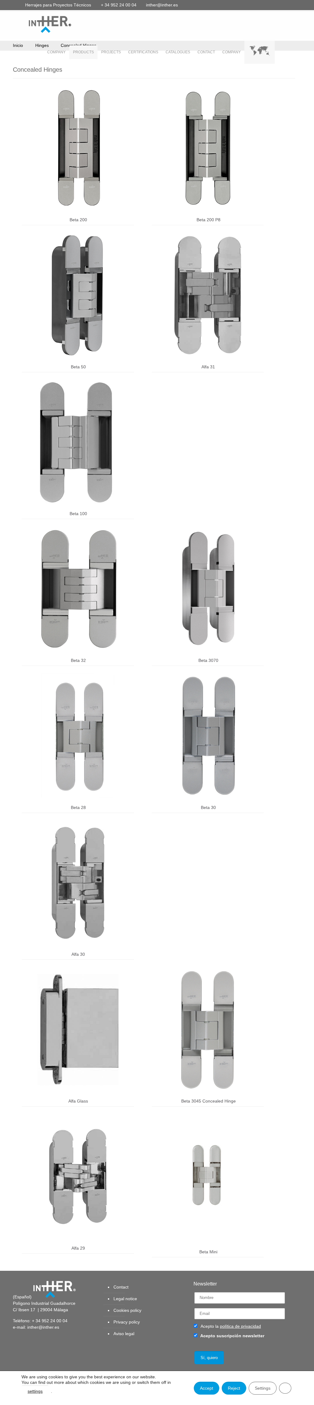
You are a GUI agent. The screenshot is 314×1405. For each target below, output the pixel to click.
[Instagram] (290, 4)
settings (35, 1391)
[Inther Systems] (42, 24)
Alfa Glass (78, 1101)
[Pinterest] (282, 4)
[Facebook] (249, 4)
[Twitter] (257, 4)
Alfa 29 (78, 1248)
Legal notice (125, 1298)
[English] (259, 52)
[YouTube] (265, 4)
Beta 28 (78, 807)
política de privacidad (240, 1326)
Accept (206, 1388)
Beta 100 (78, 513)
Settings (262, 1388)
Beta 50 (78, 366)
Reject (234, 1388)
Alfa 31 (208, 366)
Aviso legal (123, 1333)
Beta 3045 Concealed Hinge (208, 1101)
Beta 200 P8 (208, 219)
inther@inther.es (162, 4)
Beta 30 (208, 807)
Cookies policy (127, 1310)
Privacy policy (126, 1322)
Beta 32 (78, 660)
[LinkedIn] (273, 4)
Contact (120, 1287)
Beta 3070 (208, 660)
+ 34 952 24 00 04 (118, 4)
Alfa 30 (78, 954)
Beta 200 (78, 219)
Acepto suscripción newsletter (231, 1335)
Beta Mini (208, 1251)
